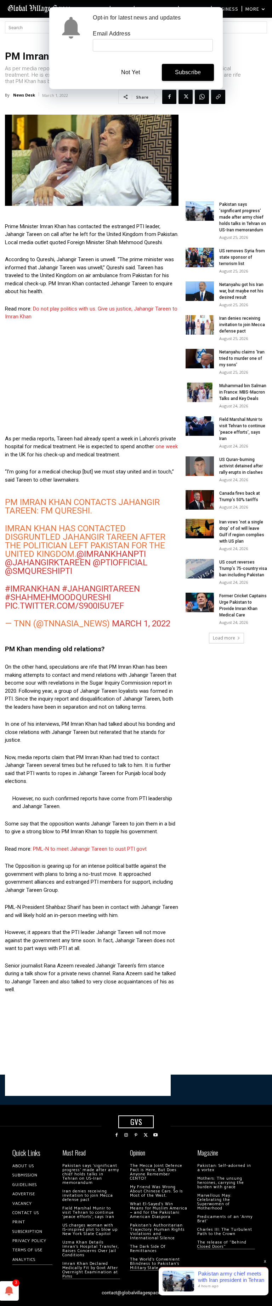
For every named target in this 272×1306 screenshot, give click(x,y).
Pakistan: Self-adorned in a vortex (224, 1167)
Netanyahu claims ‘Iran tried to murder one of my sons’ (242, 358)
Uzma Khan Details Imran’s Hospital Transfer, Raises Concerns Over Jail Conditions (90, 1248)
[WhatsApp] (202, 97)
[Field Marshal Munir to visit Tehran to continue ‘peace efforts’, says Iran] (200, 426)
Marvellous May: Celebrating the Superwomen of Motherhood (214, 1202)
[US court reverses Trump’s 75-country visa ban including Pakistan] (200, 568)
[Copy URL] (218, 97)
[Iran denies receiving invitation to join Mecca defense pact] (200, 325)
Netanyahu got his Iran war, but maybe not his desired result (241, 291)
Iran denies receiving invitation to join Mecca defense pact (242, 325)
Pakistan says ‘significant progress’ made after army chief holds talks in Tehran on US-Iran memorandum (242, 217)
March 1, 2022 (141, 624)
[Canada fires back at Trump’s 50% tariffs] (200, 500)
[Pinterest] (136, 1135)
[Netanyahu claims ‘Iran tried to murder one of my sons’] (200, 358)
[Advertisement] (91, 379)
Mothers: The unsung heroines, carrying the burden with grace (220, 1182)
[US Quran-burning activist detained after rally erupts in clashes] (200, 466)
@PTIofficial (120, 562)
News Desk (24, 95)
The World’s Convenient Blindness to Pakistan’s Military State (155, 1263)
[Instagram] (126, 1135)
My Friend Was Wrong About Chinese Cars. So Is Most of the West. (156, 1191)
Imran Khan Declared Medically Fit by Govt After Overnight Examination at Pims (90, 1270)
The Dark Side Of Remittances (148, 1248)
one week (166, 446)
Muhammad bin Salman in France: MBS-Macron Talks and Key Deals (242, 392)
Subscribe (188, 72)
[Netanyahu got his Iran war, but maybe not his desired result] (200, 291)
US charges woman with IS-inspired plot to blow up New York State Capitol (90, 1229)
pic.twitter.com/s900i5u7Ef (64, 606)
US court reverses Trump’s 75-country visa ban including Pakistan (243, 568)
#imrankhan (32, 589)
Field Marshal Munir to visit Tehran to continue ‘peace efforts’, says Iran (88, 1212)
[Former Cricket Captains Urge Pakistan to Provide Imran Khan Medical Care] (200, 602)
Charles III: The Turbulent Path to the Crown (224, 1231)
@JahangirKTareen (48, 562)
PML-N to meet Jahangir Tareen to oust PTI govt (90, 849)
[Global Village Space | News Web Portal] (40, 8)
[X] (185, 97)
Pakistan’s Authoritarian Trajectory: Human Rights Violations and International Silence (157, 1231)
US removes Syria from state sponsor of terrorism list (242, 257)
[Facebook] (169, 97)
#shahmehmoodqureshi (58, 597)
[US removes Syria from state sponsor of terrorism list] (200, 257)
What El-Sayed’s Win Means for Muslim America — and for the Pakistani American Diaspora (158, 1210)
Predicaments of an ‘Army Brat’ (225, 1218)
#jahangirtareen (101, 589)
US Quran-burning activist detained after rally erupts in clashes (241, 466)
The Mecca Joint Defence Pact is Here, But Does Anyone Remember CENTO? (156, 1172)
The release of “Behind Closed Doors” (221, 1244)
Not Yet (130, 72)
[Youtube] (155, 1135)
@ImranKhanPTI (111, 554)
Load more (224, 638)
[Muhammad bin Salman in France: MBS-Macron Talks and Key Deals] (200, 392)
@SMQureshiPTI (38, 571)
